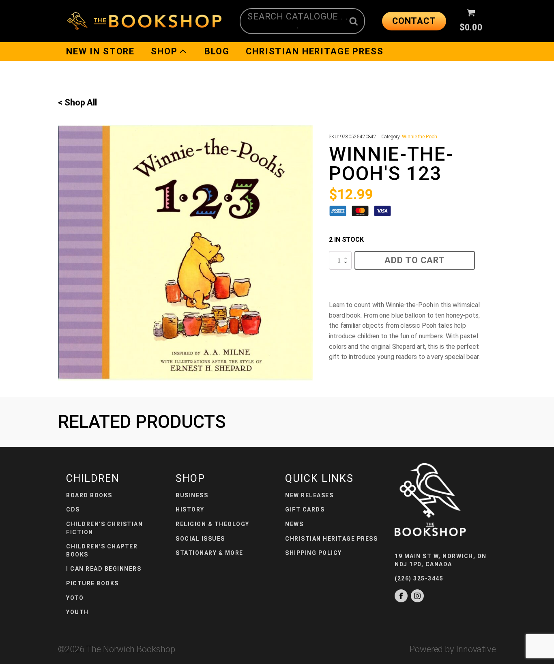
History (190, 509)
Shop (164, 51)
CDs (73, 509)
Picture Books (92, 583)
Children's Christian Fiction (104, 528)
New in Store (100, 51)
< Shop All (77, 102)
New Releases (309, 495)
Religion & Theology (212, 524)
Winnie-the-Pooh (419, 137)
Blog (217, 51)
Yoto (75, 598)
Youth (77, 612)
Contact (414, 21)
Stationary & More (209, 553)
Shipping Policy (313, 553)
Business (192, 495)
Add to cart (414, 260)
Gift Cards (304, 509)
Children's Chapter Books (101, 550)
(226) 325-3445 (419, 578)
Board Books (89, 495)
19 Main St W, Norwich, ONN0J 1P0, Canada (441, 560)
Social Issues (200, 538)
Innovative (476, 649)
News (294, 524)
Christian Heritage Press (314, 51)
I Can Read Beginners (103, 568)
